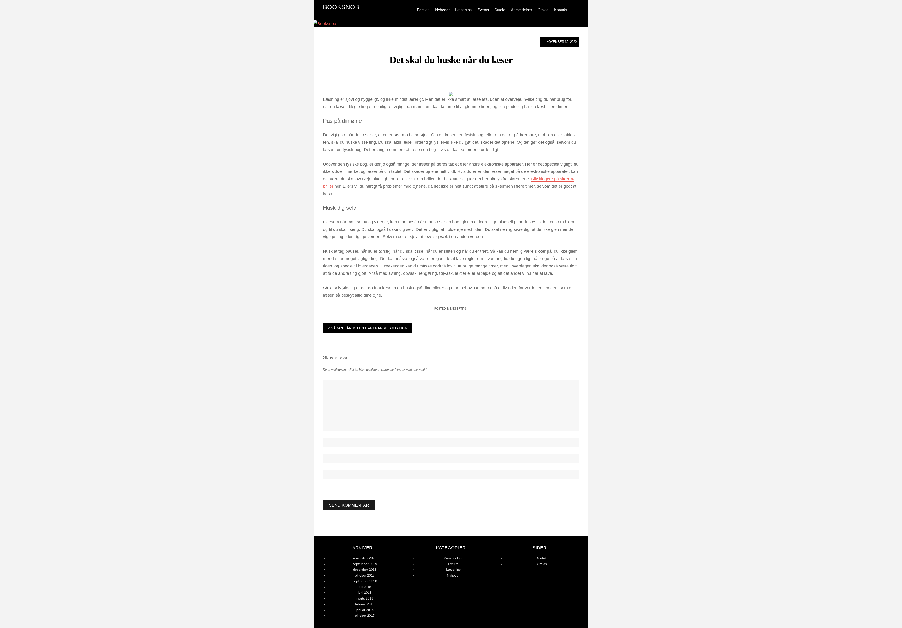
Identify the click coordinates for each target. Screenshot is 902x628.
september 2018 (365, 581)
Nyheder (442, 10)
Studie (499, 10)
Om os (543, 10)
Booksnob (341, 7)
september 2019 (365, 564)
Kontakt (560, 10)
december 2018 (365, 569)
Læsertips (463, 10)
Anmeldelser (521, 10)
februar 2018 (364, 604)
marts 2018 (364, 598)
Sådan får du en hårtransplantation (369, 328)
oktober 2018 (365, 575)
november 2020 (365, 558)
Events (483, 10)
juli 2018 (365, 587)
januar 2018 (365, 610)
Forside (423, 10)
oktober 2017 (365, 615)
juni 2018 (365, 592)
